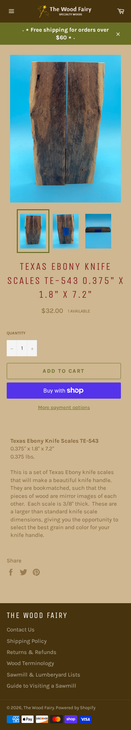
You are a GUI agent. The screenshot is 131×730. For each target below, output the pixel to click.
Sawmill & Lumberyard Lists (43, 674)
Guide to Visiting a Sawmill (41, 685)
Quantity (16, 333)
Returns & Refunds (31, 652)
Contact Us (21, 629)
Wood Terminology (30, 663)
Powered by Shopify (75, 707)
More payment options (64, 407)
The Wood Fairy (39, 707)
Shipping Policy (27, 640)
